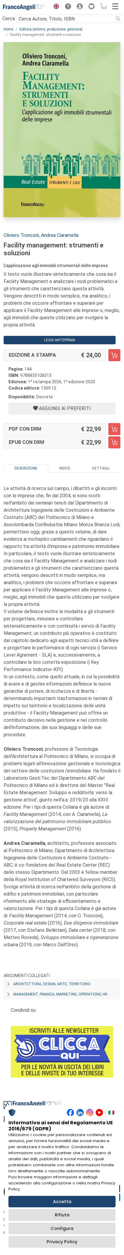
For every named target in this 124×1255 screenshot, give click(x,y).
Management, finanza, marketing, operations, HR (60, 994)
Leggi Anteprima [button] (59, 340)
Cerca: (9, 18)
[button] (55, 7)
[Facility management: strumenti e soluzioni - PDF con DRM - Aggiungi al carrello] (114, 429)
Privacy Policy (62, 1242)
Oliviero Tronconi (21, 235)
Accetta (62, 1202)
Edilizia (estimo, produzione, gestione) (51, 29)
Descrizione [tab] (25, 468)
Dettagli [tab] (101, 468)
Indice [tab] (64, 468)
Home (8, 29)
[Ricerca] (118, 18)
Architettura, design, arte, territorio (52, 984)
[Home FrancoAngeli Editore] (24, 7)
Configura (62, 1228)
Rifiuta (62, 1215)
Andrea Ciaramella (60, 235)
